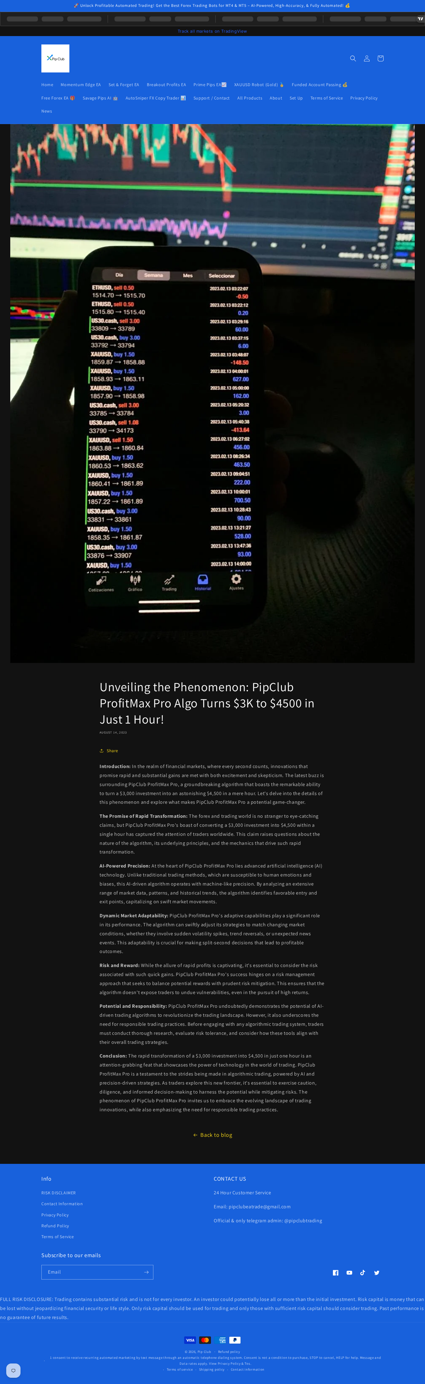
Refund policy (229, 1351)
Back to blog (216, 1134)
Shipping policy (212, 1369)
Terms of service (180, 1369)
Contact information (247, 1369)
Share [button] (112, 750)
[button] (353, 58)
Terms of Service (57, 1236)
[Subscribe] (146, 1272)
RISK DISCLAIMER (58, 1193)
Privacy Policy (54, 1215)
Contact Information (62, 1203)
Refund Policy (55, 1226)
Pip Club (204, 1351)
